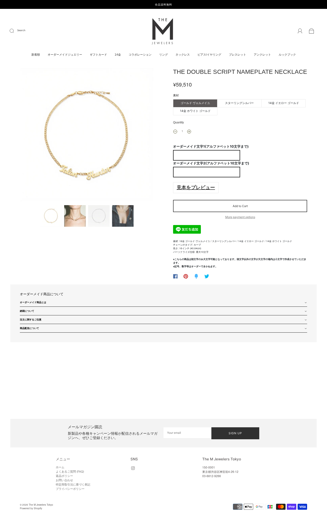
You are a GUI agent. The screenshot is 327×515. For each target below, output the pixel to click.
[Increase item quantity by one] (189, 131)
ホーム (60, 467)
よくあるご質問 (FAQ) (70, 471)
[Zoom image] (87, 135)
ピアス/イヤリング (209, 54)
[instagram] (133, 468)
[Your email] (187, 432)
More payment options (240, 217)
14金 (118, 54)
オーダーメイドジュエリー (65, 54)
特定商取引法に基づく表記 (73, 484)
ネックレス (182, 54)
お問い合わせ (64, 480)
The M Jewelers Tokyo (41, 504)
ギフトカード (98, 54)
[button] (33, 135)
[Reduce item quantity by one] (175, 131)
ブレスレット (237, 54)
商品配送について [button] (29, 328)
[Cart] (311, 31)
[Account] (300, 31)
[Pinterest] (185, 276)
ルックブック (287, 54)
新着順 (35, 54)
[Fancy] (196, 276)
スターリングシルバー (239, 103)
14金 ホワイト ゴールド (195, 111)
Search (21, 30)
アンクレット (262, 54)
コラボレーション (140, 54)
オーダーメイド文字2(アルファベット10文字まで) (211, 163)
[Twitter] (207, 276)
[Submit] (15, 31)
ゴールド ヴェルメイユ (195, 103)
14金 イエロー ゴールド (283, 103)
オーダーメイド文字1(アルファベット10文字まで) (211, 146)
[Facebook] (175, 276)
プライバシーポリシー (70, 489)
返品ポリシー (64, 476)
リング (163, 54)
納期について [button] (27, 310)
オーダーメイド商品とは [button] (33, 302)
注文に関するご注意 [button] (30, 319)
